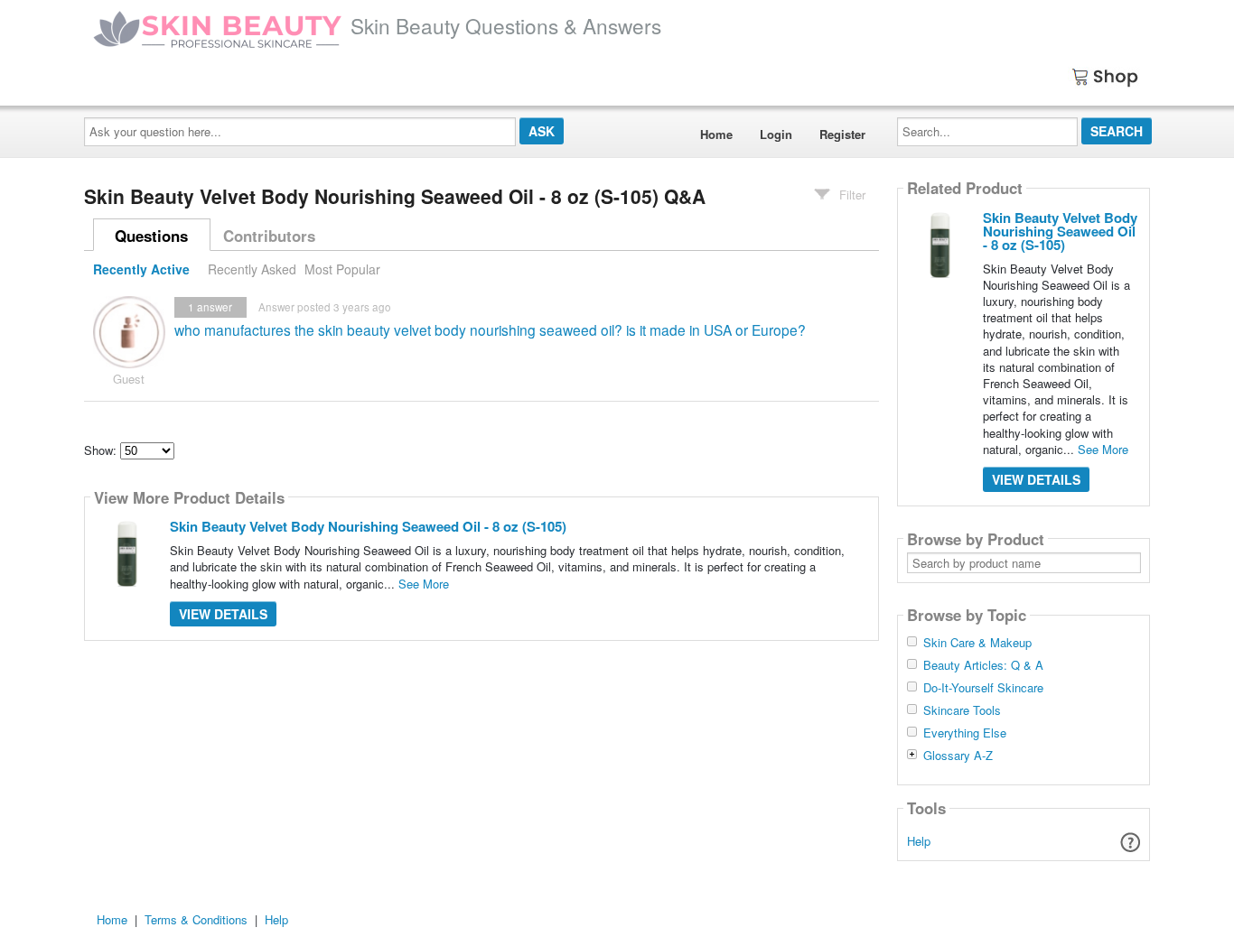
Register (842, 134)
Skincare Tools (962, 710)
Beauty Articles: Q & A (983, 665)
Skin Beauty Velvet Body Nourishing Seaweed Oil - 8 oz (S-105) (368, 526)
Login (776, 134)
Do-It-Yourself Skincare (983, 688)
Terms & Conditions (196, 919)
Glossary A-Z (958, 755)
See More (423, 583)
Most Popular (342, 269)
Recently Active (141, 269)
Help (918, 840)
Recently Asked (252, 269)
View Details (223, 614)
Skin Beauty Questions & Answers (506, 25)
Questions (151, 235)
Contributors (269, 235)
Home (716, 134)
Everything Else (964, 733)
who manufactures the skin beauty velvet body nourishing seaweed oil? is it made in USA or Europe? (490, 329)
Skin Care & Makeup (977, 642)
